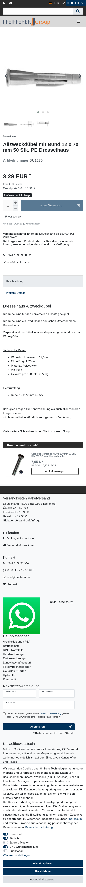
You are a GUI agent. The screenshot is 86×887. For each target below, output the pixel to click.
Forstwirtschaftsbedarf (17, 666)
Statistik (14, 838)
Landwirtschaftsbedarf (17, 662)
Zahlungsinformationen (20, 538)
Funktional (16, 850)
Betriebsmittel (11, 645)
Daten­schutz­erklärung (39, 827)
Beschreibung (14, 281)
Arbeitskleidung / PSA (16, 641)
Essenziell (15, 834)
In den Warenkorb (51, 205)
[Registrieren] (11, 3)
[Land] (50, 3)
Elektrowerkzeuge (14, 658)
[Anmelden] (4, 3)
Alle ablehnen (43, 871)
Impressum (75, 818)
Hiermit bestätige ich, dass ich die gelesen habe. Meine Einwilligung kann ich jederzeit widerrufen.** (38, 715)
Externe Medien (19, 842)
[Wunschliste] (63, 3)
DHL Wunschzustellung (24, 846)
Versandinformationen (21, 545)
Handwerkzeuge (13, 654)
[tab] (43, 281)
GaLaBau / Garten (14, 670)
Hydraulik (9, 675)
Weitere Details (15, 292)
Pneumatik (9, 679)
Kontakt (12, 584)
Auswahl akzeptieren (43, 879)
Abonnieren (37, 726)
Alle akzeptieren (43, 863)
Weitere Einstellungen (17, 855)
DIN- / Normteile (13, 650)
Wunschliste (14, 216)
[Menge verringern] (15, 208)
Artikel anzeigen (55, 471)
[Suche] (78, 11)
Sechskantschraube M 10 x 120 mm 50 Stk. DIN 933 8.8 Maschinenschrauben (53, 455)
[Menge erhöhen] (15, 203)
